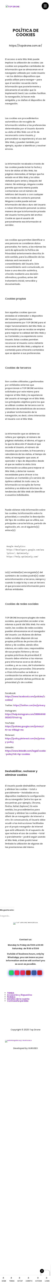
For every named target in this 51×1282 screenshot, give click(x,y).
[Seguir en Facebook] (34, 972)
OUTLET (20, 1281)
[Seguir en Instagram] (22, 972)
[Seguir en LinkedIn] (20, 1056)
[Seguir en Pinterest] (39, 972)
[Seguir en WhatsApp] (11, 972)
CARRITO (29, 1281)
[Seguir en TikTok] (17, 972)
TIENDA (11, 1281)
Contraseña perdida (17, 1000)
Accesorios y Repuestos (19, 994)
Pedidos (11, 996)
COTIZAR (38, 1281)
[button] (45, 5)
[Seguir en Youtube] (28, 972)
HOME (4, 1281)
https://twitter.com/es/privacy (29, 705)
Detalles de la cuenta (18, 998)
